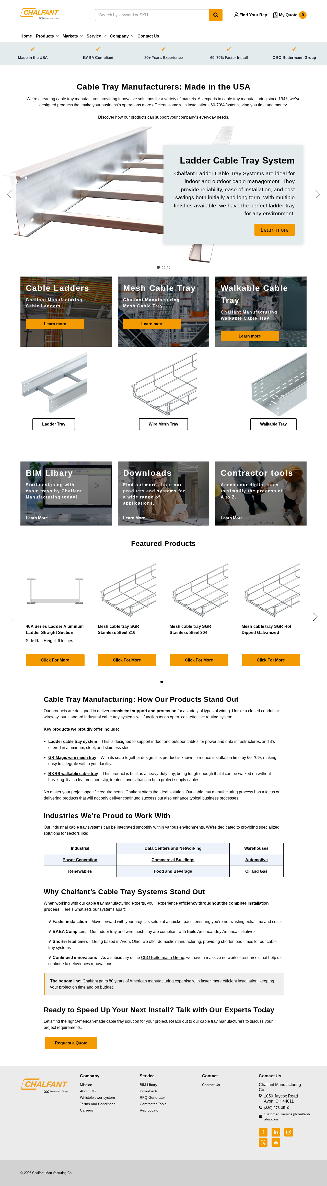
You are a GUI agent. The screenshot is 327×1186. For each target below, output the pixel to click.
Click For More (55, 660)
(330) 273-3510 (276, 1108)
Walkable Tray (273, 424)
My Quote (291, 15)
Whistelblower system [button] (97, 1097)
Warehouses (256, 848)
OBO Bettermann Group (162, 957)
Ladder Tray (53, 424)
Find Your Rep (253, 15)
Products (45, 36)
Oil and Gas (256, 871)
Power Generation (80, 860)
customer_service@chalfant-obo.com (285, 1116)
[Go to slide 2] (317, 194)
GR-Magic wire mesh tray (72, 757)
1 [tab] (161, 682)
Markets (70, 36)
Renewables (80, 871)
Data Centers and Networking (173, 848)
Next (315, 617)
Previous (12, 617)
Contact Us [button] (211, 1085)
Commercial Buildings (172, 860)
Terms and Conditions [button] (97, 1104)
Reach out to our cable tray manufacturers (206, 1021)
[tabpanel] (55, 616)
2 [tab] (166, 682)
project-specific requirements (97, 792)
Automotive (256, 860)
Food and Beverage (173, 871)
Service (94, 36)
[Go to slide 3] (9, 194)
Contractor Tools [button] (153, 1104)
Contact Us (148, 36)
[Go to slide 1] (158, 267)
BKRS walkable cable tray (73, 773)
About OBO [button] (89, 1091)
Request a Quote (71, 1043)
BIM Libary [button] (148, 1085)
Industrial (80, 848)
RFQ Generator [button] (152, 1097)
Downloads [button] (149, 1091)
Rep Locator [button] (150, 1110)
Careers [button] (86, 1110)
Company (119, 36)
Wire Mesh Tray (163, 424)
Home (26, 36)
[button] (274, 230)
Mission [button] (86, 1085)
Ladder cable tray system (72, 741)
